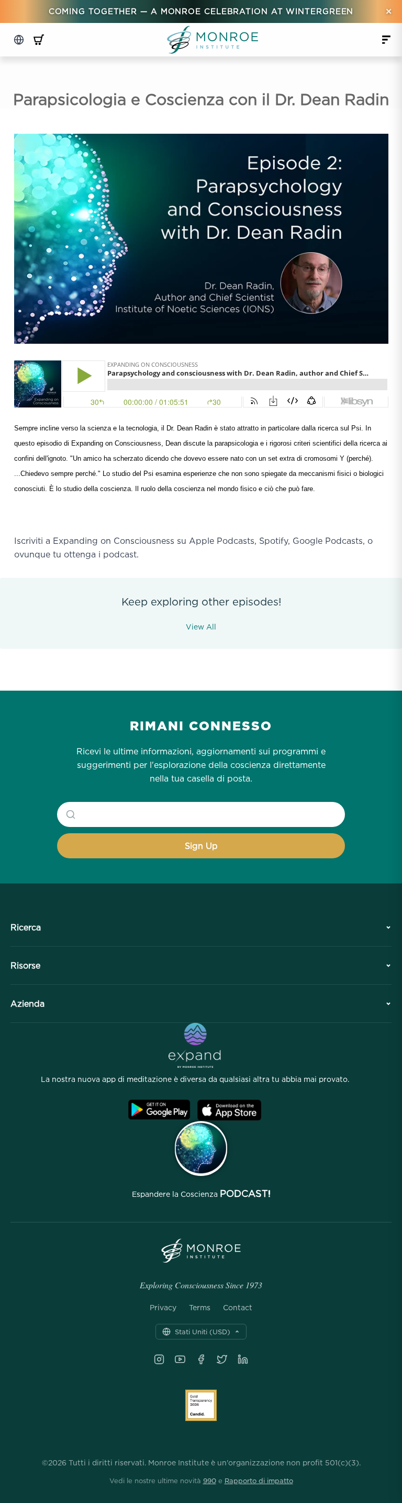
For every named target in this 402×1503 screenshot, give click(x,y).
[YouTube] (180, 1359)
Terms (199, 1307)
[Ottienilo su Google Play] (159, 1110)
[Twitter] (222, 1359)
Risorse (25, 965)
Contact (237, 1307)
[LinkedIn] (243, 1359)
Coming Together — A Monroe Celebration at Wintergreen (201, 11)
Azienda (27, 1003)
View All (201, 627)
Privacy (163, 1307)
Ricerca (25, 927)
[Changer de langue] (18, 39)
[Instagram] (159, 1359)
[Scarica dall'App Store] (229, 1110)
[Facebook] (201, 1359)
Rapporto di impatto (259, 1480)
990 (209, 1480)
